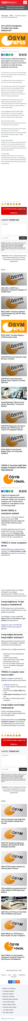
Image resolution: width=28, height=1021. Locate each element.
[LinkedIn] (7, 55)
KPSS (11, 15)
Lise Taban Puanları (8, 1010)
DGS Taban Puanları (8, 1012)
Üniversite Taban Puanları (9, 1007)
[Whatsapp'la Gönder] (9, 55)
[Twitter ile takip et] (14, 981)
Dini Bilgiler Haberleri (8, 991)
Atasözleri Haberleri (8, 994)
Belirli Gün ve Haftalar (8, 996)
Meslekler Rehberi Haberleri (10, 999)
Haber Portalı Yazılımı (9, 1018)
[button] (20, 55)
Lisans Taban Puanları (9, 1002)
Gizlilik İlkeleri (22, 975)
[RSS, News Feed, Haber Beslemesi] (18, 981)
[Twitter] (5, 55)
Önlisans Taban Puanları (9, 1004)
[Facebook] (2, 55)
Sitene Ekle (13, 977)
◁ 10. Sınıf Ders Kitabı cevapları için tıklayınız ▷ (14, 211)
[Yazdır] (12, 55)
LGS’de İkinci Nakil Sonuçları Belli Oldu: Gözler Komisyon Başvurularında (16, 7)
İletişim (15, 975)
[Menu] (25, 2)
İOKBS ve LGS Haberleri (9, 988)
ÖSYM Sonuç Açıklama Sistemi (15, 549)
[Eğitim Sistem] (9, 2)
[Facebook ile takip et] (10, 981)
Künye (9, 975)
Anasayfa (5, 15)
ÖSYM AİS (7, 685)
